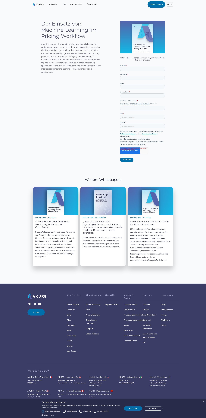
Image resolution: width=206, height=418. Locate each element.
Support (89, 329)
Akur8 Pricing (73, 305)
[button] (54, 4)
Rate (69, 330)
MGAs (126, 325)
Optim (70, 341)
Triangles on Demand (91, 322)
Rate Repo (71, 336)
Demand (71, 325)
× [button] (203, 401)
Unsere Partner (130, 341)
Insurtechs (128, 330)
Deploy (70, 346)
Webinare (165, 320)
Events (164, 315)
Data (69, 315)
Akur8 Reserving (93, 305)
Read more (53, 408)
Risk (69, 320)
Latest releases (92, 334)
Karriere (145, 310)
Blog (163, 305)
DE (168, 4)
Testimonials (129, 310)
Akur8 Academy (149, 315)
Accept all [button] (133, 408)
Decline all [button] (153, 408)
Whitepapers (167, 310)
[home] (40, 4)
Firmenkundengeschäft (132, 320)
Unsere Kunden (130, 305)
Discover (71, 310)
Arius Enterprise (93, 315)
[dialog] (103, 408)
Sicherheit (146, 320)
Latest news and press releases (149, 335)
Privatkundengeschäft (132, 315)
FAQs (163, 325)
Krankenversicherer (132, 336)
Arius (88, 310)
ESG (144, 342)
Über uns (146, 305)
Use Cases (71, 351)
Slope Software (111, 305)
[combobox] (169, 4)
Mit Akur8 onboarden (147, 327)
